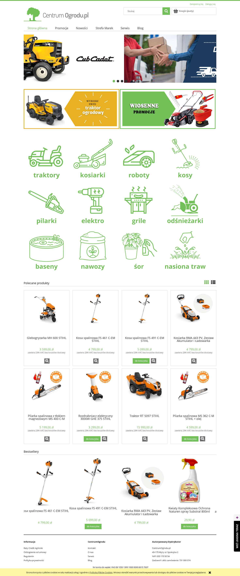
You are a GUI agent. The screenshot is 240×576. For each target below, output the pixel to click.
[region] (120, 59)
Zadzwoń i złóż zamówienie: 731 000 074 (171, 560)
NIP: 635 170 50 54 (161, 556)
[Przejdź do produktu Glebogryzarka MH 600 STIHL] (46, 312)
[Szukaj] (166, 11)
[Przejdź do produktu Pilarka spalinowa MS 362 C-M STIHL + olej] (193, 391)
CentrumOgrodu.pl (161, 548)
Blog (90, 560)
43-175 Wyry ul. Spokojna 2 (165, 552)
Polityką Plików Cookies (101, 572)
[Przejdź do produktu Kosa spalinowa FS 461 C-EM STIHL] (95, 312)
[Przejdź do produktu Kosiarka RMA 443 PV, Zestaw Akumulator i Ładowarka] (193, 312)
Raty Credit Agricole (33, 548)
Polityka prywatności (34, 560)
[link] (120, 59)
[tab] (114, 81)
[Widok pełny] (213, 282)
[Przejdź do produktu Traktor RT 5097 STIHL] (144, 391)
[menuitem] (37, 28)
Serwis (91, 556)
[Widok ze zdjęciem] (206, 282)
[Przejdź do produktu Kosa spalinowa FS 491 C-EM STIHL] (144, 312)
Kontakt (92, 548)
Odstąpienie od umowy (35, 552)
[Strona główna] (56, 14)
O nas (90, 552)
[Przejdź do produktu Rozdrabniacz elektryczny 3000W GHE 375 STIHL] (95, 391)
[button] (47, 361)
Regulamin (29, 556)
